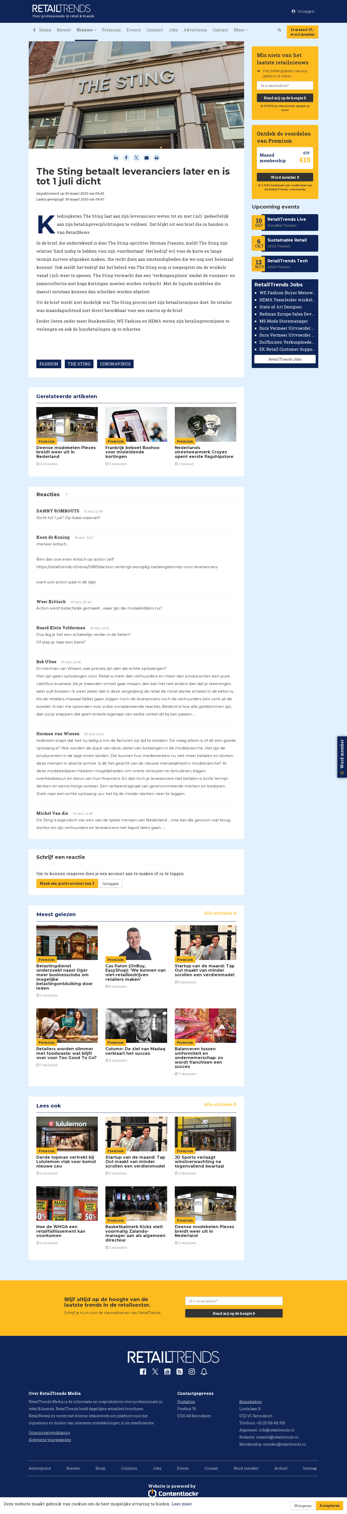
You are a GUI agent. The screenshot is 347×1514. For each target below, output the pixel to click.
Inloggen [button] (306, 11)
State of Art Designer (280, 306)
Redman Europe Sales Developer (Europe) (287, 314)
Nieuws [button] (85, 29)
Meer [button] (239, 29)
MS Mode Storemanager (283, 321)
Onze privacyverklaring (49, 1432)
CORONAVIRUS (115, 363)
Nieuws (73, 1468)
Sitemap (310, 1468)
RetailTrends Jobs (285, 359)
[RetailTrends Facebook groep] (143, 1372)
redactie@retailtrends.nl (277, 1437)
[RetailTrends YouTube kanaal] (167, 1372)
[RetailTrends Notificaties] (204, 1372)
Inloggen (110, 883)
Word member (284, 177)
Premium (111, 29)
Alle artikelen (219, 913)
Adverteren (195, 29)
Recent (64, 29)
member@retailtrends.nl (284, 1444)
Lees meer (181, 1503)
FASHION (48, 363)
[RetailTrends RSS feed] (179, 1372)
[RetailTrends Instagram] (191, 1372)
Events (134, 29)
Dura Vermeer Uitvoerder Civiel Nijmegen (287, 335)
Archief (280, 1468)
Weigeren (303, 1505)
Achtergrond (40, 1468)
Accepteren (329, 1505)
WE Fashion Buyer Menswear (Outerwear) (287, 292)
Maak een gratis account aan (66, 883)
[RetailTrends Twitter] (155, 1373)
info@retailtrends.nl (276, 1430)
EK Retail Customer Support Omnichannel (287, 349)
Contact (220, 29)
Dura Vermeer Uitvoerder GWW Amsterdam (287, 327)
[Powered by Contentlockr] (173, 1493)
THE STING (79, 363)
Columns (129, 1468)
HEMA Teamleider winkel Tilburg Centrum (287, 299)
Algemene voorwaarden (50, 1439)
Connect (154, 29)
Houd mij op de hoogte (284, 98)
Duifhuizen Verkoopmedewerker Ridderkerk (287, 342)
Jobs (173, 29)
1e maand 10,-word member (302, 32)
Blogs (100, 1468)
